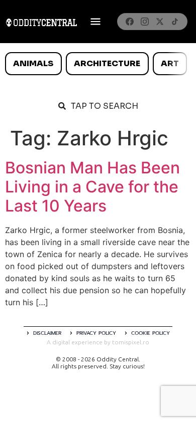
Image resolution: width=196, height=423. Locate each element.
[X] (160, 22)
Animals (33, 63)
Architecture (107, 63)
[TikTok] (175, 22)
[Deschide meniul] (95, 21)
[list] (98, 63)
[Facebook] (130, 22)
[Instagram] (145, 22)
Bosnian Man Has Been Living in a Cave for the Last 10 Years (92, 187)
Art (170, 63)
